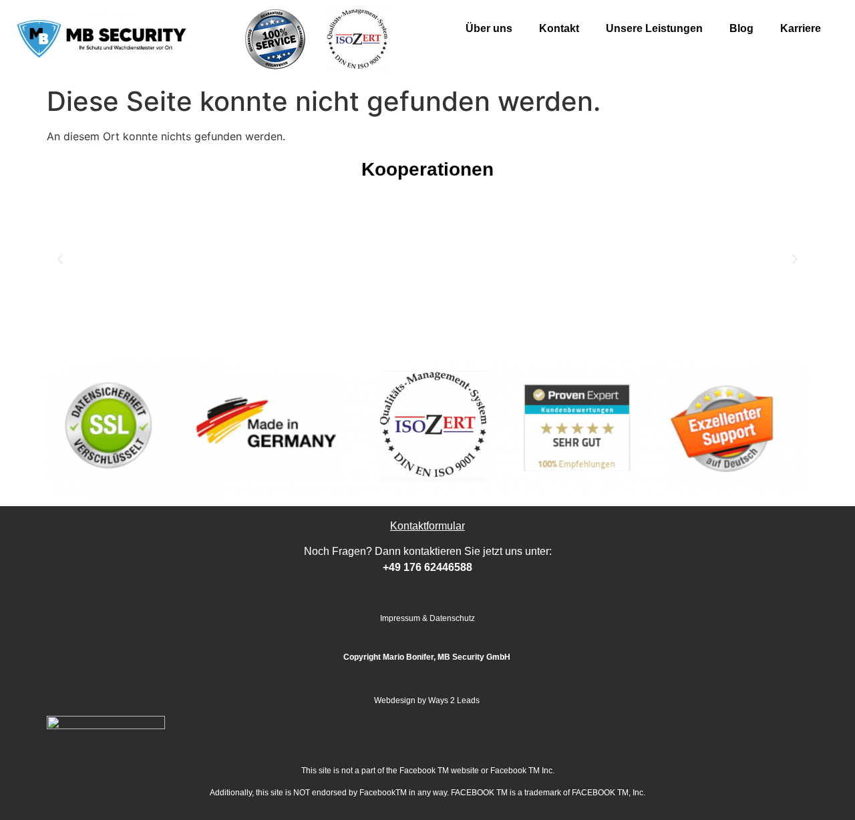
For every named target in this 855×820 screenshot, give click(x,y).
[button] (60, 259)
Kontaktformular (427, 526)
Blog (741, 28)
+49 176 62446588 (427, 567)
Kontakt (559, 28)
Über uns (489, 28)
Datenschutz (452, 618)
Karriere (800, 28)
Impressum (400, 618)
